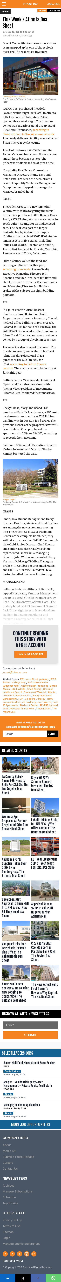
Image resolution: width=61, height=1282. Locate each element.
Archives (8, 1185)
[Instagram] (26, 1254)
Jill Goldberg (29, 702)
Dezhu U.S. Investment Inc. (17, 695)
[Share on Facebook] (38, 1278)
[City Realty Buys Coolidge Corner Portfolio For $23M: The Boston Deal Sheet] (45, 942)
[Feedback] (33, 1254)
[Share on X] (23, 1278)
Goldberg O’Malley (35, 698)
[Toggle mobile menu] (4, 4)
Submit (53, 733)
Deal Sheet (54, 10)
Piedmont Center (29, 705)
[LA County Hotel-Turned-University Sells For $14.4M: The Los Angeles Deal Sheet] (16, 776)
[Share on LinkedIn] (7, 1278)
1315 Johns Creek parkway (34, 679)
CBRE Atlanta (18, 689)
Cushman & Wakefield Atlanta (39, 692)
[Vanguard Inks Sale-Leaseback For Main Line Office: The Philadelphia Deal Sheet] (16, 942)
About (7, 1145)
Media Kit (9, 1151)
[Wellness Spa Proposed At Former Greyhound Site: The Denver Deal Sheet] (16, 816)
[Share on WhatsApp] (53, 1278)
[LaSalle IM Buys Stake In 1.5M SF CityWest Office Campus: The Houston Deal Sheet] (45, 816)
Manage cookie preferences (21, 1243)
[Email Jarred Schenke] (30, 36)
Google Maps (9, 499)
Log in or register (30, 654)
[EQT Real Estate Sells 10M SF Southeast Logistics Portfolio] (45, 858)
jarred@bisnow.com (15, 672)
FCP (21, 698)
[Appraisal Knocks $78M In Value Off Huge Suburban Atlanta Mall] (45, 900)
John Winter (44, 702)
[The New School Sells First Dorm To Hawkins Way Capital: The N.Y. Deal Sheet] (45, 984)
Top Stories (10, 1203)
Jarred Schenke (22, 668)
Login (6, 1238)
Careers (8, 1162)
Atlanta (42, 10)
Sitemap (8, 1232)
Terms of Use (11, 1226)
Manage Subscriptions (18, 1191)
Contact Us (10, 1168)
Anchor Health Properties (34, 685)
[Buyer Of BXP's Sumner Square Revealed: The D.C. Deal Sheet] (45, 776)
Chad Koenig (34, 689)
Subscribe (53, 3)
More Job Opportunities (30, 1124)
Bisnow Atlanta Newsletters (25, 1013)
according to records (16, 269)
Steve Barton (43, 708)
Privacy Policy (12, 1220)
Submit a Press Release (18, 1157)
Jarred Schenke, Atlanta (15, 35)
